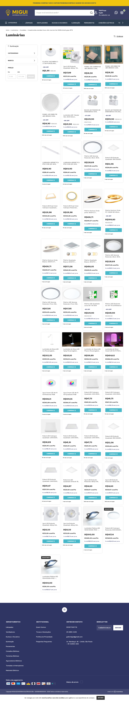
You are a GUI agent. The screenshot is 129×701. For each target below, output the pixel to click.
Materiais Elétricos (12, 670)
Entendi (100, 698)
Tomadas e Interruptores (15, 665)
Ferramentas (89, 23)
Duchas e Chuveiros (59, 23)
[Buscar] (91, 12)
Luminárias (14, 30)
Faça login (102, 11)
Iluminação (76, 23)
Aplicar (31, 76)
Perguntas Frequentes (44, 641)
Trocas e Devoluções (43, 632)
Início (7, 30)
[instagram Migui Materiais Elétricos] (64, 609)
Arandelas (23, 30)
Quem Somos (41, 627)
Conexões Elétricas (106, 23)
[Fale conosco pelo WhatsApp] (116, 13)
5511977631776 (71, 627)
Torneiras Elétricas (12, 656)
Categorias (12, 23)
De (9, 72)
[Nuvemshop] (115, 692)
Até (18, 72)
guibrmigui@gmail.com (74, 637)
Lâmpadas (29, 23)
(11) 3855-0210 (71, 632)
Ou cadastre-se (104, 15)
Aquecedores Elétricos (14, 661)
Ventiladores (42, 23)
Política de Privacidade (44, 637)
